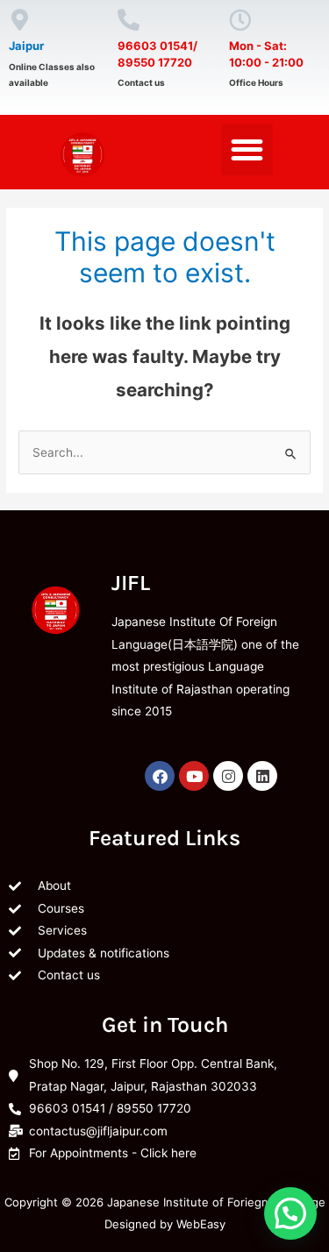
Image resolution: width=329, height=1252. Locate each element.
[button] (247, 149)
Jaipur (26, 46)
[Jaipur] (20, 20)
